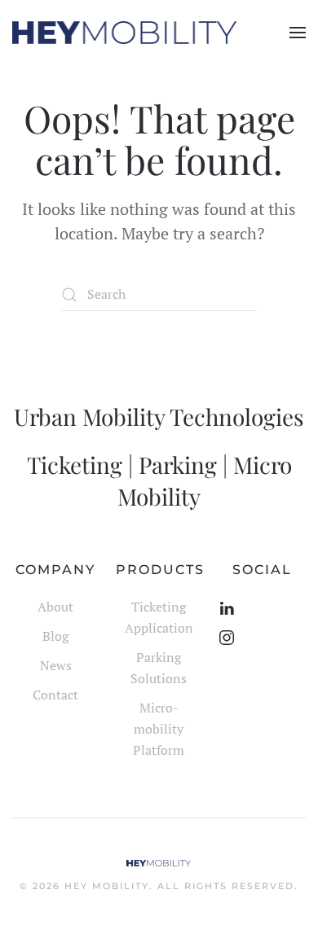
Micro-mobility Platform (158, 729)
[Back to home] (124, 32)
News (56, 665)
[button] (297, 32)
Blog (55, 636)
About (55, 607)
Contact (55, 695)
